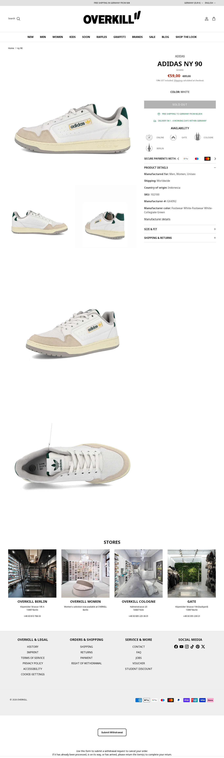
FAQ (138, 652)
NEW (30, 37)
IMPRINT (33, 652)
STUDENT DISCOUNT (138, 669)
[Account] (206, 19)
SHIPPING (86, 647)
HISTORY (32, 647)
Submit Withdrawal (112, 732)
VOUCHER (138, 663)
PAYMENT (86, 658)
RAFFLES (102, 37)
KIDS (73, 37)
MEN (43, 37)
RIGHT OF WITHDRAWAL (86, 663)
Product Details (156, 167)
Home (11, 48)
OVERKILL (22, 699)
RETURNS (87, 652)
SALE (152, 37)
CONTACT (138, 647)
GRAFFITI (119, 37)
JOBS (139, 658)
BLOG (165, 37)
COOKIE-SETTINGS (33, 674)
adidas (180, 56)
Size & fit (150, 229)
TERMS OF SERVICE (33, 658)
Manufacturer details (157, 219)
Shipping (178, 80)
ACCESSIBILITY (32, 669)
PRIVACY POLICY (33, 663)
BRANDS (137, 37)
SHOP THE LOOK (186, 37)
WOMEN (57, 37)
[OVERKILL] (112, 19)
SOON (86, 37)
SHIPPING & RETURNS (158, 238)
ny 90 (19, 48)
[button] (178, 159)
